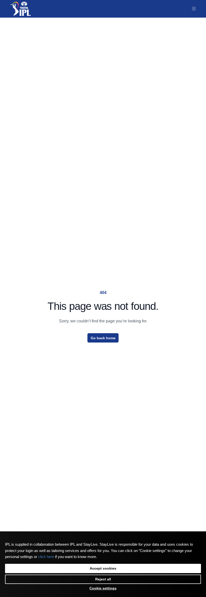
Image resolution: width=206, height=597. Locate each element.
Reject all (103, 579)
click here (46, 557)
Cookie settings (103, 588)
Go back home (103, 338)
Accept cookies (103, 568)
